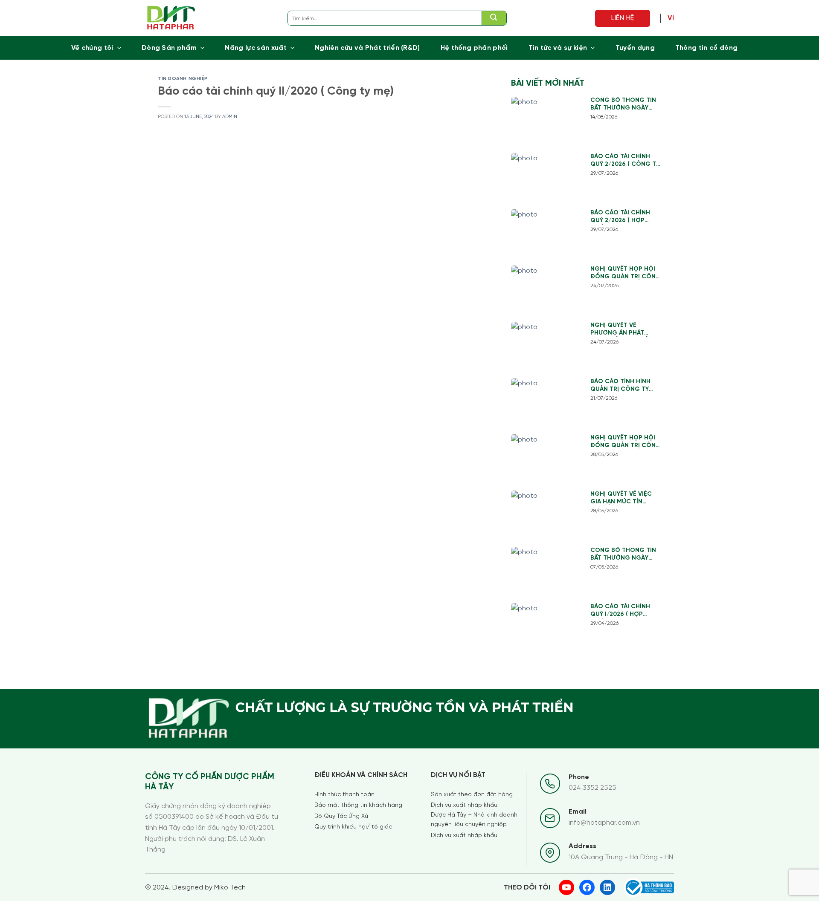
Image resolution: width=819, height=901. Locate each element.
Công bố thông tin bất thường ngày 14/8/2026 (623, 104)
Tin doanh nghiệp (183, 78)
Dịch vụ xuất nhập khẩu (464, 805)
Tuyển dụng (635, 48)
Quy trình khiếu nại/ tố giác (353, 827)
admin (229, 116)
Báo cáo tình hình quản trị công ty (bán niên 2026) (620, 385)
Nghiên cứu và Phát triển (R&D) (367, 48)
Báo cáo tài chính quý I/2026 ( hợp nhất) (620, 611)
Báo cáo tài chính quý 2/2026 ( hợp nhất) (620, 217)
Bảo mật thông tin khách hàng (358, 805)
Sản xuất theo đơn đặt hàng (472, 794)
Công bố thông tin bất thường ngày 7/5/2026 (623, 554)
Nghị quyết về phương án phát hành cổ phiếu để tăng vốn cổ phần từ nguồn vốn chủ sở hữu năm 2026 (625, 329)
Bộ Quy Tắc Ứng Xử (341, 816)
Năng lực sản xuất (255, 48)
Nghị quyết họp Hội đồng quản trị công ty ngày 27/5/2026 (625, 442)
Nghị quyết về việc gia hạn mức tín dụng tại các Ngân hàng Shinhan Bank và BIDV (621, 498)
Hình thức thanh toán (344, 794)
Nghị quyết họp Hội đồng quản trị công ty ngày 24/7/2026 (625, 273)
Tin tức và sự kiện (558, 48)
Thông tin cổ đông (706, 48)
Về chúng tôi (92, 48)
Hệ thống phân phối (474, 48)
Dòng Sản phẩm (169, 48)
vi (671, 18)
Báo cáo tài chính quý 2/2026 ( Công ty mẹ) (624, 160)
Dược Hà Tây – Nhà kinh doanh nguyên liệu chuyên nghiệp (474, 820)
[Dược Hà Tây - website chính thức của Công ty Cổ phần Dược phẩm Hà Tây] (171, 18)
